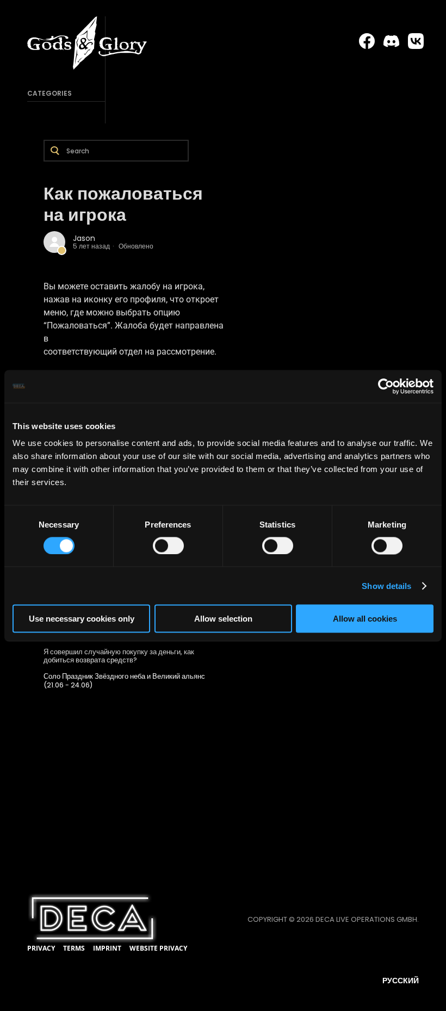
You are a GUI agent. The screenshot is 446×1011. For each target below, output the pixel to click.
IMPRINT (107, 948)
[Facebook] (366, 41)
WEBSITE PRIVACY (158, 948)
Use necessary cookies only (81, 618)
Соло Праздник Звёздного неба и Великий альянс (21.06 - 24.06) (124, 680)
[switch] (168, 545)
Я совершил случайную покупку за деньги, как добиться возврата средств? (119, 656)
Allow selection (223, 618)
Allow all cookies (365, 618)
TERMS (74, 948)
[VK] (415, 41)
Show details (386, 585)
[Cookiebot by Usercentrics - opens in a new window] (385, 386)
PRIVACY (41, 948)
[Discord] (391, 41)
